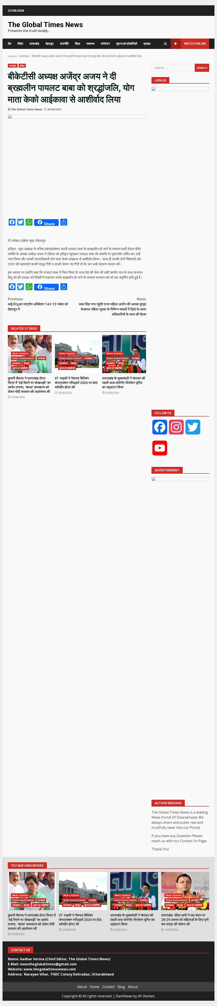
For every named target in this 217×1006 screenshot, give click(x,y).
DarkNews (124, 996)
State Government (23, 358)
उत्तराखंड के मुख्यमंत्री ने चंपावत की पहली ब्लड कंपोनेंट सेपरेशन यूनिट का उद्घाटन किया (123, 382)
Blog (121, 986)
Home (94, 986)
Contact (108, 986)
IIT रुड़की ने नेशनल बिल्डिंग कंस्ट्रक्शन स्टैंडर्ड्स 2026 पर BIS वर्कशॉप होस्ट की (76, 382)
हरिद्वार (22, 65)
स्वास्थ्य (90, 43)
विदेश (20, 43)
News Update (20, 353)
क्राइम (146, 43)
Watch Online (195, 43)
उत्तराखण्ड (16, 363)
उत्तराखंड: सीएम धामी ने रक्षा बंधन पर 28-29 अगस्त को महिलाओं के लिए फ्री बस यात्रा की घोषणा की (185, 891)
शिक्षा (77, 43)
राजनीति (64, 43)
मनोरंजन (105, 43)
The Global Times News (45, 25)
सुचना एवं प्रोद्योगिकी (126, 43)
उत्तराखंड (34, 43)
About (82, 986)
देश (9, 43)
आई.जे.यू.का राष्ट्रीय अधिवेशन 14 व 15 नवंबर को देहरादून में (38, 304)
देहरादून (50, 43)
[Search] (165, 44)
